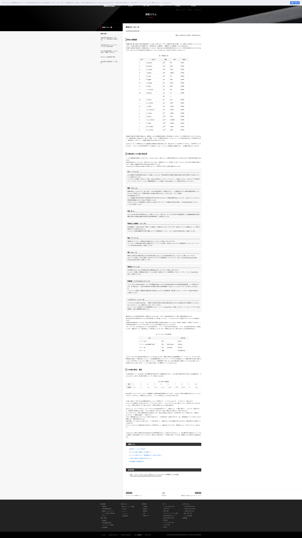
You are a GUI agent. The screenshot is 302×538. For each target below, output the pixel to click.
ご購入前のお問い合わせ (189, 506)
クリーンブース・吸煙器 (107, 525)
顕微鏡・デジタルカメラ (107, 511)
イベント (125, 511)
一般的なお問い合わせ (189, 511)
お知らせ (125, 509)
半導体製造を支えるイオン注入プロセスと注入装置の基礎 (109, 45)
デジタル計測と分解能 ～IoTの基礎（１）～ (141, 452)
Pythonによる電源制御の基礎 (108, 57)
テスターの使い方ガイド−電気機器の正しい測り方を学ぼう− (146, 455)
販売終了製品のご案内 (169, 518)
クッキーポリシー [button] (166, 2)
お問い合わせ (167, 508)
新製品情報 (125, 515)
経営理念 (145, 508)
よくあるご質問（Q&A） (169, 506)
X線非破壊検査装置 (106, 508)
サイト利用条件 (138, 534)
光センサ (104, 515)
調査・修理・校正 (188, 513)
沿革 (144, 513)
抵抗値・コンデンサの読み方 (138, 449)
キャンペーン (126, 513)
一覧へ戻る (163, 495)
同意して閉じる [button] (295, 2)
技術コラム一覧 (107, 27)
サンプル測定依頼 (188, 515)
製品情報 (103, 504)
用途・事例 (104, 518)
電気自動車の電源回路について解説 (109, 62)
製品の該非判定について (169, 515)
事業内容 (145, 511)
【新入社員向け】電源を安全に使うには (140, 458)
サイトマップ (148, 534)
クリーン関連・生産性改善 (108, 513)
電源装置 (104, 506)
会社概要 (145, 506)
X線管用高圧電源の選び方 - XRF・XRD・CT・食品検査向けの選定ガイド (109, 39)
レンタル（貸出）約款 (169, 522)
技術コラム (190, 9)
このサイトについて (113, 534)
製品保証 (166, 520)
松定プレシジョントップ (181, 9)
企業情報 (177, 6)
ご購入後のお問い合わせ (189, 508)
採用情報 (184, 518)
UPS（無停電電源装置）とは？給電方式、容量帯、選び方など (109, 51)
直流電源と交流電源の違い (137, 461)
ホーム (103, 534)
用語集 (165, 527)
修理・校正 (166, 511)
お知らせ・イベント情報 (127, 506)
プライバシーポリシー (126, 534)
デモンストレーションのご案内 (171, 513)
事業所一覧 (145, 515)
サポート (164, 504)
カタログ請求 (167, 524)
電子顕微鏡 (104, 527)
